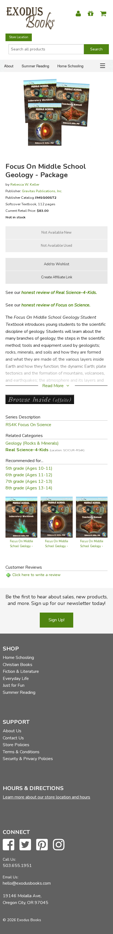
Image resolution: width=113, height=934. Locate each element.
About (8, 65)
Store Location (18, 37)
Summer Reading (35, 65)
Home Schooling (70, 65)
